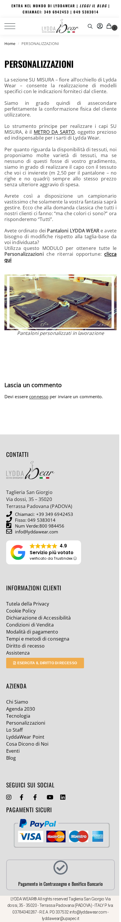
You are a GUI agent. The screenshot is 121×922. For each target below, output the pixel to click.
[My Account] (99, 26)
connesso (38, 396)
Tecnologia (18, 716)
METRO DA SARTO (54, 132)
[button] (110, 26)
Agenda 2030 (20, 709)
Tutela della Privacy (27, 604)
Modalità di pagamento (32, 632)
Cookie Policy (21, 611)
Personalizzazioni (26, 723)
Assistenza (18, 653)
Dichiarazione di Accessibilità (38, 618)
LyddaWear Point (25, 737)
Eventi (13, 751)
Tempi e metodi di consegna (38, 639)
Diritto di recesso (25, 646)
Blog (11, 758)
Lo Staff (14, 730)
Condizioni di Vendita (30, 625)
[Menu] (13, 26)
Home (9, 43)
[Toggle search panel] (90, 26)
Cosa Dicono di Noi (27, 744)
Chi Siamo (17, 702)
